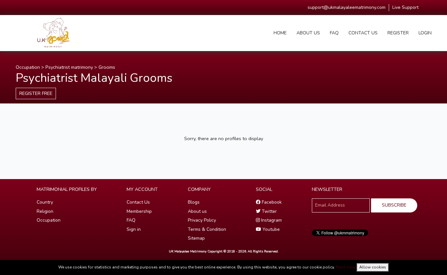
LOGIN (425, 33)
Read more (346, 267)
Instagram (271, 220)
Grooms (106, 67)
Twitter (268, 211)
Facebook (271, 202)
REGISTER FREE (35, 93)
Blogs (194, 202)
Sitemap (196, 238)
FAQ (334, 33)
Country (45, 202)
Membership (139, 211)
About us (197, 211)
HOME (280, 33)
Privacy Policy (202, 220)
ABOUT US (308, 33)
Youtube (270, 229)
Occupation (28, 67)
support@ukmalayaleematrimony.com (346, 7)
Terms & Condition (207, 229)
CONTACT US (363, 33)
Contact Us (138, 202)
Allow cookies (372, 267)
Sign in (134, 229)
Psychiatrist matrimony (69, 67)
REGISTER (398, 33)
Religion (45, 211)
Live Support (405, 7)
